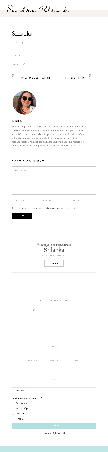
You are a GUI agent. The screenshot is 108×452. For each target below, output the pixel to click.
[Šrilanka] (54, 102)
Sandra (16, 56)
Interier (20, 413)
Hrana (19, 418)
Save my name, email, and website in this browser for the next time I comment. (46, 208)
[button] (54, 408)
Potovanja (21, 403)
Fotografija (22, 408)
